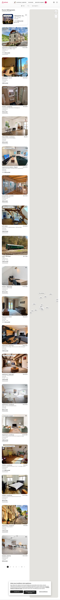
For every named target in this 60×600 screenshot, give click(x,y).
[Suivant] (24, 567)
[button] (20, 21)
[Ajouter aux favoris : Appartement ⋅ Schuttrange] (26, 327)
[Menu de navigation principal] (57, 2)
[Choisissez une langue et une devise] (54, 2)
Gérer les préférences (43, 591)
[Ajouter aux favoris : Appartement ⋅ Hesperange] (26, 355)
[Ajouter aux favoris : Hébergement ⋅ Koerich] (26, 59)
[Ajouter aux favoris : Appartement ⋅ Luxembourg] (26, 385)
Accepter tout (16, 591)
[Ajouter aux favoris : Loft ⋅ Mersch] (26, 207)
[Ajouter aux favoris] (26, 15)
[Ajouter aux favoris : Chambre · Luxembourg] (26, 88)
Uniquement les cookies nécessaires (30, 592)
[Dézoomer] (56, 15)
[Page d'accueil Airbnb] (5, 2)
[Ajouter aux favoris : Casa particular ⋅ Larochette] (26, 177)
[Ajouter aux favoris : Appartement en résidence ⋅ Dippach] (26, 148)
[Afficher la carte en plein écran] (56, 11)
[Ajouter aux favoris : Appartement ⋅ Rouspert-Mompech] (26, 29)
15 (21, 566)
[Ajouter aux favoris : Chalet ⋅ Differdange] (26, 237)
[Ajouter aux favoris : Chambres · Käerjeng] (26, 537)
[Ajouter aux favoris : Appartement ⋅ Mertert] (26, 298)
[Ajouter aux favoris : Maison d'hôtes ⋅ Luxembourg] (26, 118)
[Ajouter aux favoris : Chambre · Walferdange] (26, 268)
